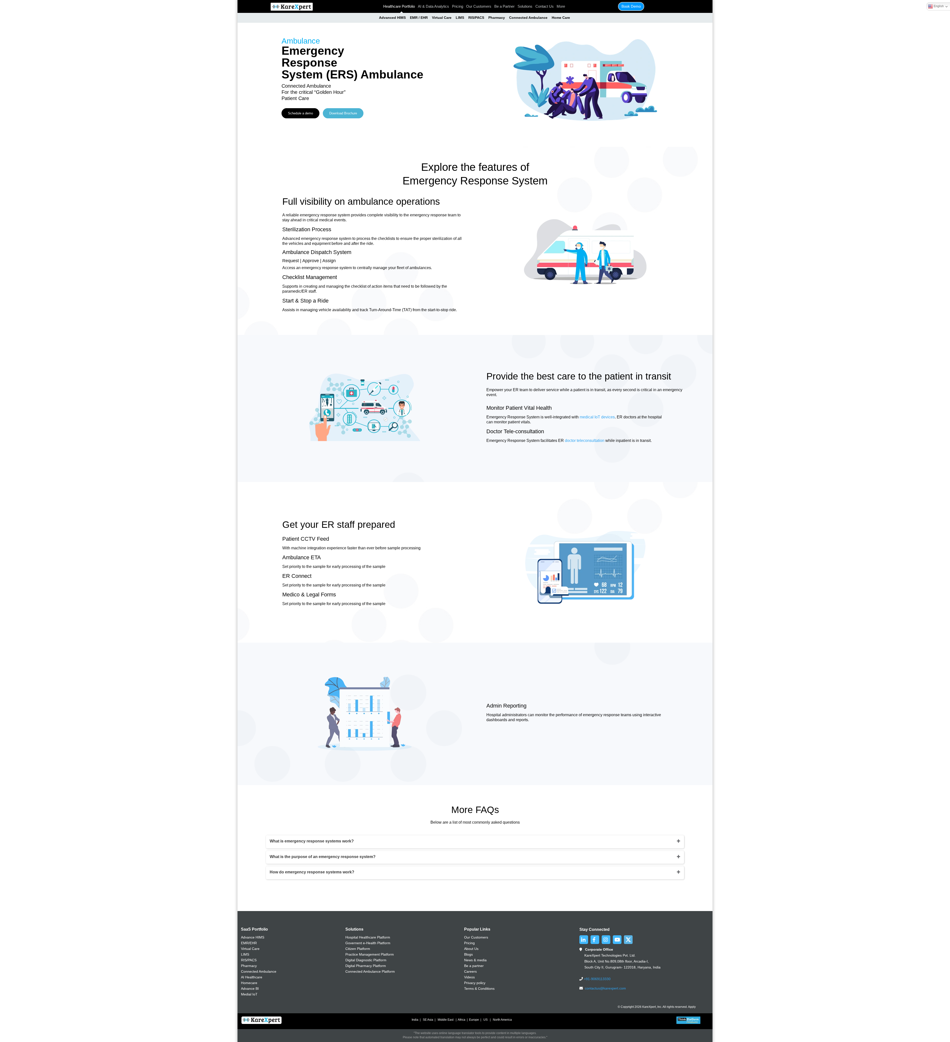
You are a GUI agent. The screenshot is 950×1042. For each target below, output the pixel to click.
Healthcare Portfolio (399, 6)
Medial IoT (249, 994)
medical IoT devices (597, 417)
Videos (469, 977)
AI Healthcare (251, 977)
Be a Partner (504, 6)
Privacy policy (474, 983)
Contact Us (544, 6)
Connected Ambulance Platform (370, 971)
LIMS (460, 18)
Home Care (561, 18)
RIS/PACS (476, 18)
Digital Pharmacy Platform (365, 966)
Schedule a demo (300, 113)
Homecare (249, 983)
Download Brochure (343, 113)
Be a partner (474, 966)
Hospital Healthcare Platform (367, 937)
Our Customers (478, 6)
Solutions (525, 6)
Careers (470, 971)
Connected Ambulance (528, 18)
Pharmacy (496, 18)
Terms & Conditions (479, 989)
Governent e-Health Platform (367, 943)
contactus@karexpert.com (605, 988)
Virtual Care (441, 18)
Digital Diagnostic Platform (365, 960)
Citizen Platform (357, 949)
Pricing (457, 6)
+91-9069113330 (597, 979)
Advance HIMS (252, 937)
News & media (475, 960)
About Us (471, 949)
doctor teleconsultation (584, 440)
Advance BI (250, 989)
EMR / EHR (419, 18)
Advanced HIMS (392, 18)
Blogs (468, 954)
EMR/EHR (249, 943)
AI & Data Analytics (433, 6)
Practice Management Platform (369, 954)
